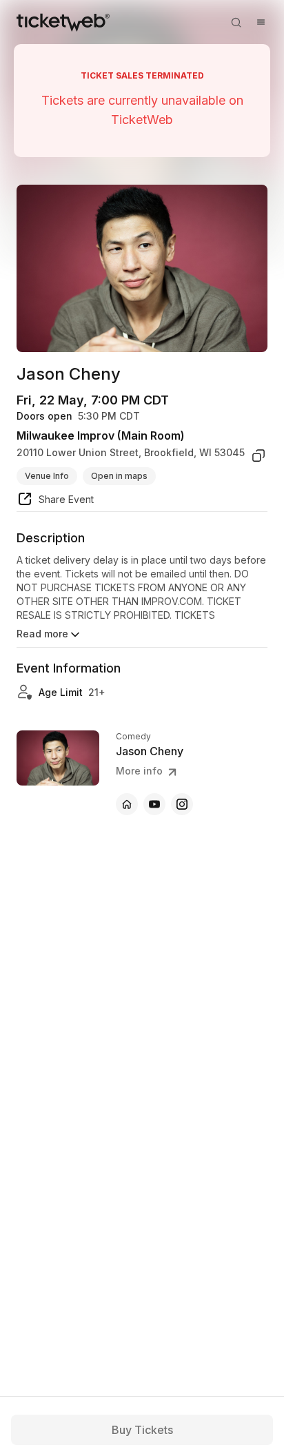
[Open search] (236, 22)
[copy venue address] (258, 455)
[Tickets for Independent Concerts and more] (63, 22)
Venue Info (47, 476)
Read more (42, 633)
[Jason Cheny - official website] (127, 804)
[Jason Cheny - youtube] (154, 804)
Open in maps (119, 476)
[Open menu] (260, 22)
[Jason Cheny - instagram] (182, 804)
